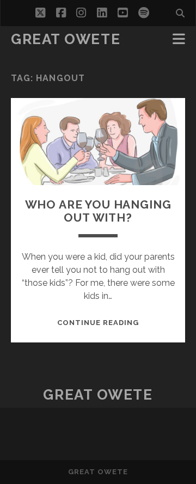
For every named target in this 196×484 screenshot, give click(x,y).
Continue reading (98, 322)
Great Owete (65, 39)
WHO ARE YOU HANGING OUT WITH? (98, 211)
